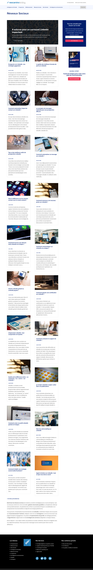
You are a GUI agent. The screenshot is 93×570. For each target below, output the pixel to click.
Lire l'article (18, 40)
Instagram (13, 559)
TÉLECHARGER (74, 79)
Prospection (21, 7)
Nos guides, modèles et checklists (70, 547)
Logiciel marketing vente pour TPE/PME (45, 545)
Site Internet (45, 7)
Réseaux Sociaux (37, 7)
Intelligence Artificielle (12, 7)
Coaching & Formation (42, 547)
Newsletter (71, 2)
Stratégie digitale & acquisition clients (45, 543)
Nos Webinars (65, 545)
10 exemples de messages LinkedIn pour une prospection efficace (45, 110)
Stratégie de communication (56, 7)
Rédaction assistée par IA (42, 549)
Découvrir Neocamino (80, 2)
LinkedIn (12, 557)
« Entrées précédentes (13, 498)
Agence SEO (39, 551)
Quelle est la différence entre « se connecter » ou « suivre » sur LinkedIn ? (18, 378)
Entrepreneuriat (14, 543)
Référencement (28, 7)
